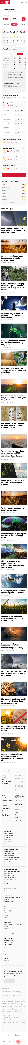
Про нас (4, 795)
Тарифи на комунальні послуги (12, 897)
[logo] (7, 2)
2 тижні (22, 24)
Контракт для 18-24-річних (11, 877)
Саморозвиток (8, 931)
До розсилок (9, 981)
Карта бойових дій (9, 853)
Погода (6, 844)
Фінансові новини (9, 895)
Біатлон (6, 958)
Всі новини (7, 831)
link (15, 778)
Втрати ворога (8, 864)
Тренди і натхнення (9, 944)
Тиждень (6, 24)
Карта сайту (18, 820)
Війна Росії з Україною (11, 849)
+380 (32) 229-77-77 (10, 1019)
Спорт (6, 950)
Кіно (5, 906)
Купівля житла (8, 942)
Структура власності (20, 814)
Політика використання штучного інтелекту (6, 819)
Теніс (5, 956)
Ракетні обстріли (8, 851)
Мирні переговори (9, 855)
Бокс (5, 952)
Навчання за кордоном (10, 933)
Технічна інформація (20, 807)
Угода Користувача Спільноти (19, 800)
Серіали (6, 917)
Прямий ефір (7, 837)
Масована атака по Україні (11, 859)
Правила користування (5, 811)
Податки (6, 899)
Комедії (6, 915)
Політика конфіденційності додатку (19, 796)
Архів (16, 817)
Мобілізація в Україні (11, 869)
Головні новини (8, 833)
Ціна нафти (7, 890)
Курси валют (7, 893)
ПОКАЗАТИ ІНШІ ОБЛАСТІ (14, 174)
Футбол (6, 954)
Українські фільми (9, 911)
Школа (6, 926)
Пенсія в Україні (8, 901)
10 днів (14, 24)
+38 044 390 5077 (19, 772)
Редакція (4, 797)
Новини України (8, 835)
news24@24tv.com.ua (7, 772)
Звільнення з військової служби (12, 871)
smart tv (6, 995)
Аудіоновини (7, 841)
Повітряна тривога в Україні (11, 857)
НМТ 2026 (6, 928)
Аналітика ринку (8, 940)
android (6, 991)
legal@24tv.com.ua (20, 1020)
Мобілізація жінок (9, 875)
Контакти (17, 809)
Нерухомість (8, 938)
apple (17, 991)
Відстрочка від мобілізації (11, 879)
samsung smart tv (17, 995)
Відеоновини (7, 839)
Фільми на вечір (8, 913)
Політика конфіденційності (6, 815)
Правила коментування (18, 804)
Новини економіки (10, 889)
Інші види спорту (8, 960)
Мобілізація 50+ (8, 873)
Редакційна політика (7, 800)
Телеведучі (4, 805)
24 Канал (3, 6)
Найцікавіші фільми (9, 908)
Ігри (16, 822)
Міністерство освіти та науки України (13, 924)
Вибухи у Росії (8, 861)
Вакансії (17, 812)
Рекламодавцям (5, 808)
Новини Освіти (8, 922)
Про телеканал (5, 803)
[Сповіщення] (22, 2)
